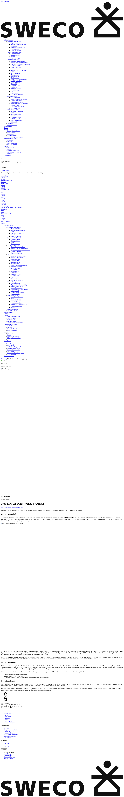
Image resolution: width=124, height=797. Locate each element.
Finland (3, 188)
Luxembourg (4, 206)
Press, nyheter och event (13, 131)
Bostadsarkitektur (15, 73)
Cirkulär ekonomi (15, 115)
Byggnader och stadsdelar (14, 41)
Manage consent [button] (8, 758)
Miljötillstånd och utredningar (18, 119)
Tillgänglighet (14, 91)
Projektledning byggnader (18, 47)
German (3, 195)
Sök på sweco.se (5, 161)
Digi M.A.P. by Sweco (17, 94)
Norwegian (4, 213)
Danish (2, 183)
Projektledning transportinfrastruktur (20, 64)
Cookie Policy (8, 755)
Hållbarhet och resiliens (10, 138)
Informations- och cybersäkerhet (19, 103)
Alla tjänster (7, 737)
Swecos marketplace (12, 123)
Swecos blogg (11, 134)
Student (9, 153)
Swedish (3, 220)
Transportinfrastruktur (13, 59)
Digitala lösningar (12, 96)
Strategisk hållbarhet (16, 120)
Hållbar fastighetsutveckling (18, 44)
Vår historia (10, 351)
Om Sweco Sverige (9, 344)
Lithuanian (3, 204)
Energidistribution (15, 53)
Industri (13, 56)
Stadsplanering (15, 90)
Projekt (6, 128)
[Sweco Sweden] (62, 37)
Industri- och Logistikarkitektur (19, 79)
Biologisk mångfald (16, 114)
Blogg (5, 359)
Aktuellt (6, 129)
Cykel (21, 507)
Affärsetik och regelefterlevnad (15, 347)
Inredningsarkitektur (16, 81)
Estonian (3, 186)
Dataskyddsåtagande (9, 757)
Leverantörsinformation (13, 350)
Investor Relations (9, 356)
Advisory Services (12, 125)
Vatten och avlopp (15, 58)
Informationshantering (17, 102)
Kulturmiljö (14, 84)
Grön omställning (12, 144)
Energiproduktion (15, 55)
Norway (3, 212)
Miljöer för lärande (16, 88)
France (2, 191)
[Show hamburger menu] (1, 158)
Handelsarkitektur (15, 76)
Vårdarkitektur (15, 93)
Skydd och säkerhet (16, 50)
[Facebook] (5, 694)
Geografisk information (17, 100)
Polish (2, 216)
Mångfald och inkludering (14, 152)
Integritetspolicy (11, 354)
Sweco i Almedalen (12, 135)
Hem (2, 359)
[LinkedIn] (5, 700)
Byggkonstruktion (15, 43)
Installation (14, 46)
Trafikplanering (5, 507)
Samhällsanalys (15, 49)
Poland (2, 215)
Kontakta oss (7, 155)
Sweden (3, 218)
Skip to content (5, 1)
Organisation (10, 345)
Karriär (6, 146)
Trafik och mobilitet (16, 65)
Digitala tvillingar (15, 97)
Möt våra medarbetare (13, 150)
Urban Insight (7, 716)
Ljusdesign (14, 87)
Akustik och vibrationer (17, 111)
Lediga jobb (10, 147)
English (3, 177)
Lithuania (3, 203)
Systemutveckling (15, 108)
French (6, 180)
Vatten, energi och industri (11, 734)
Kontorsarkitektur (15, 82)
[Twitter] (5, 697)
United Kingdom (5, 221)
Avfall (12, 112)
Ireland (2, 200)
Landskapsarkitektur (16, 85)
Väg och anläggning (16, 67)
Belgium (3, 179)
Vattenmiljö (14, 122)
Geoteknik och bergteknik (18, 61)
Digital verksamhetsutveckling (19, 99)
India (2, 197)
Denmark (3, 182)
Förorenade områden (16, 117)
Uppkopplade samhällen (17, 106)
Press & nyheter (8, 721)
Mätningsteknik (15, 105)
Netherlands (4, 209)
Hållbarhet (10, 140)
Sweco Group (4, 176)
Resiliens (9, 141)
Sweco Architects (8, 126)
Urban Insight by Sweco (13, 132)
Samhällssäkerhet (12, 143)
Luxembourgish (18, 207)
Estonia (3, 185)
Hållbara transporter (14, 507)
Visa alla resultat (5, 170)
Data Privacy (7, 754)
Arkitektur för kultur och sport (19, 70)
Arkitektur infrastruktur (17, 72)
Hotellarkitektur (15, 78)
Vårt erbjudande (8, 40)
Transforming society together (15, 137)
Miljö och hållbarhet (12, 109)
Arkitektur (10, 68)
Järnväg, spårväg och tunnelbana (19, 62)
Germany (3, 194)
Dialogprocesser (15, 75)
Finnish (3, 189)
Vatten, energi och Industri (14, 52)
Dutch (2, 180)
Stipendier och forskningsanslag (15, 353)
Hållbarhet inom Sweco (13, 348)
